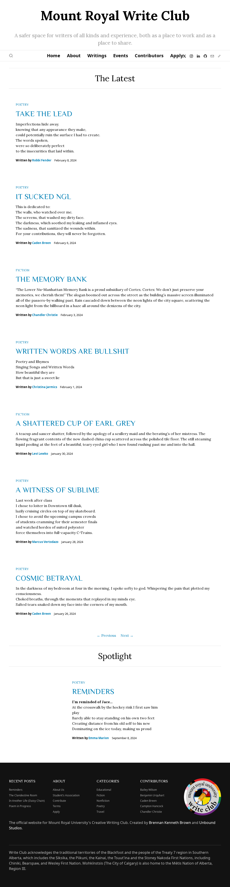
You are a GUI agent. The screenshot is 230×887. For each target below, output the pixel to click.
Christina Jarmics (44, 387)
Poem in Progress (20, 806)
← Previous (106, 635)
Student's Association (66, 795)
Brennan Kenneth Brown (170, 822)
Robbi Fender (41, 160)
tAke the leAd (44, 113)
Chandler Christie (45, 315)
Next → (127, 635)
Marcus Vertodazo (45, 542)
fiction (22, 270)
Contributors (149, 56)
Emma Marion (98, 738)
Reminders (93, 691)
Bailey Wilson (148, 790)
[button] (11, 55)
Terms (57, 806)
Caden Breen (41, 243)
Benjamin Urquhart (152, 795)
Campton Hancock (151, 806)
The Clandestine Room (23, 795)
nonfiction (103, 801)
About (74, 56)
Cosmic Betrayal (49, 578)
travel (100, 812)
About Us (58, 790)
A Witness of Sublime (57, 489)
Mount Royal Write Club (115, 15)
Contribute (59, 801)
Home (53, 56)
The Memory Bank (51, 279)
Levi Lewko (40, 454)
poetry (22, 104)
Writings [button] (96, 56)
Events (120, 56)
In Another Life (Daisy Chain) (27, 801)
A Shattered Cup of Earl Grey (75, 423)
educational (104, 790)
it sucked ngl (43, 196)
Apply (176, 56)
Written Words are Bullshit (72, 351)
